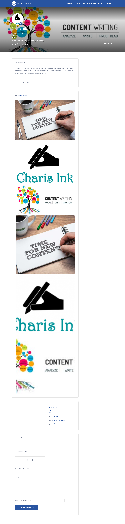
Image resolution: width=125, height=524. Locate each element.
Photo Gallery (22, 95)
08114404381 (55, 416)
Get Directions (55, 424)
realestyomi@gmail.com (58, 420)
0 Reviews (27, 44)
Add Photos (109, 43)
